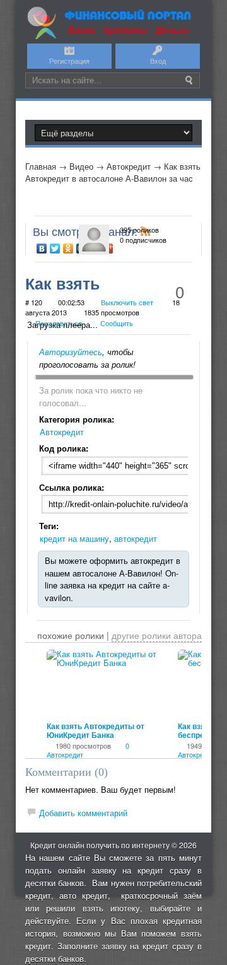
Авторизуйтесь (70, 352)
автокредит (135, 538)
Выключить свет (127, 302)
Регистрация (69, 61)
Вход (158, 61)
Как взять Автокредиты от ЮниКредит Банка (95, 730)
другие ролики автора (157, 635)
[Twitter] (55, 248)
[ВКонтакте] (42, 248)
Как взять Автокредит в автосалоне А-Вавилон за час (113, 172)
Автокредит (129, 166)
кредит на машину (74, 538)
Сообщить (116, 323)
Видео (81, 166)
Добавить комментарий (83, 813)
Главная (40, 166)
